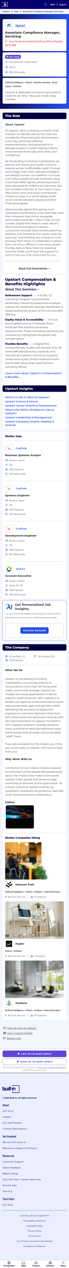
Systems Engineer (17, 495)
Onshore (21, 1003)
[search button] (45, 4)
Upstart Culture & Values (21, 401)
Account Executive (18, 575)
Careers (7, 1116)
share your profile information (52, 1067)
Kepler (19, 943)
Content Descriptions (15, 1128)
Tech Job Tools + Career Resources (22, 1179)
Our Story (8, 1111)
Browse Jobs (10, 1185)
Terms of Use (34, 1236)
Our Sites (8, 1204)
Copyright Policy (34, 1226)
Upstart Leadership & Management (28, 417)
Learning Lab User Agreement (34, 1215)
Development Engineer (21, 535)
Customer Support (13, 1161)
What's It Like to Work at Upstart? (27, 397)
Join (52, 4)
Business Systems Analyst (23, 455)
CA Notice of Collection (34, 1246)
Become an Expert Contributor (20, 1148)
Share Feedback (11, 1167)
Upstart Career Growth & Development (31, 405)
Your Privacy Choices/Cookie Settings (35, 1241)
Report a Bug (10, 1173)
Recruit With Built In (14, 1142)
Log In (62, 4)
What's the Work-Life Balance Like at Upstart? (29, 411)
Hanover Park (24, 884)
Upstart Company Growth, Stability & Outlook (29, 423)
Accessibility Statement (34, 1221)
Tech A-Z (7, 1191)
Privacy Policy (34, 1231)
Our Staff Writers (12, 1122)
